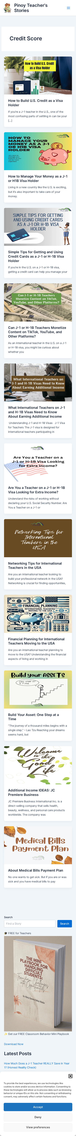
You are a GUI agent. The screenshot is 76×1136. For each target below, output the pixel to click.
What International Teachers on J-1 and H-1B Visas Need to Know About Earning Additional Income (36, 411)
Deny (38, 1117)
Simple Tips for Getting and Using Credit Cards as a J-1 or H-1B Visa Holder (36, 256)
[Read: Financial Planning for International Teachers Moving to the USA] (38, 613)
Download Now (13, 1044)
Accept (38, 1107)
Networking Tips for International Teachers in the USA (35, 565)
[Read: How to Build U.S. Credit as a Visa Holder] (38, 75)
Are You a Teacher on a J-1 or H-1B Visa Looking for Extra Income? (36, 490)
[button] (70, 1076)
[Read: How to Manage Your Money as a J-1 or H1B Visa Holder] (38, 151)
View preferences (38, 1127)
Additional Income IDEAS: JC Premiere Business (31, 792)
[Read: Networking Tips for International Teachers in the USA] (38, 538)
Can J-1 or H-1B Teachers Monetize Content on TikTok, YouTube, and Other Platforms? (37, 332)
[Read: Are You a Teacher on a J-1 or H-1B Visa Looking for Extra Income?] (38, 462)
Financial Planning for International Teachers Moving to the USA (36, 641)
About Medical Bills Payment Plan (35, 870)
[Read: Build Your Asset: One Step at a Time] (38, 689)
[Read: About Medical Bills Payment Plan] (38, 845)
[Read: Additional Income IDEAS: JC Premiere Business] (38, 765)
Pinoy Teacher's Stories (31, 8)
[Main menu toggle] (68, 8)
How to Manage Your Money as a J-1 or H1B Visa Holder (38, 178)
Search (8, 917)
